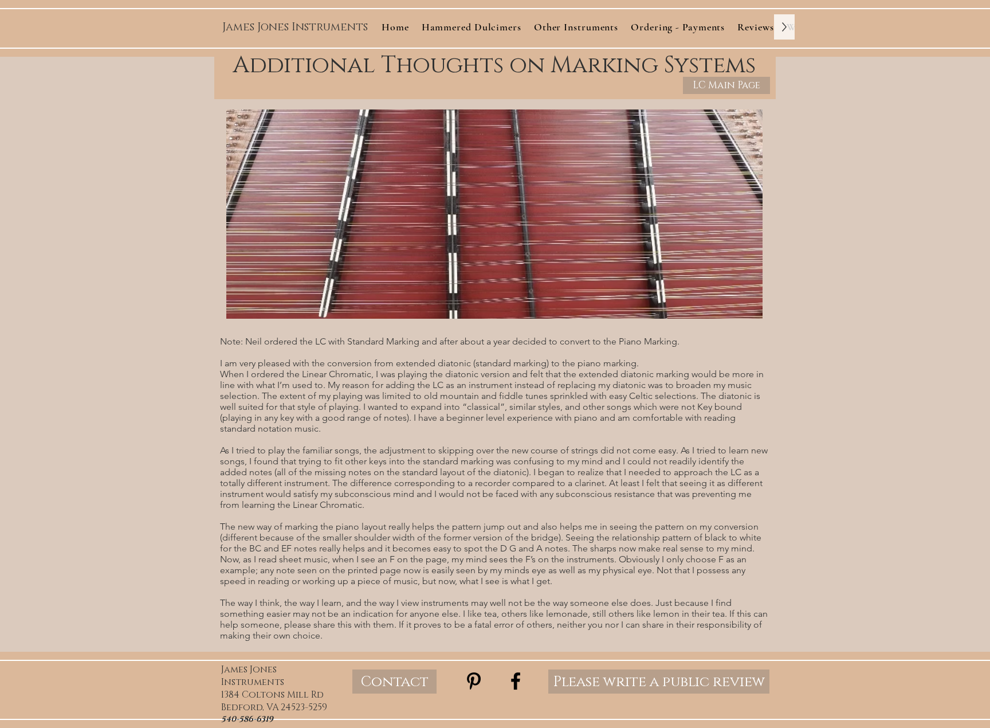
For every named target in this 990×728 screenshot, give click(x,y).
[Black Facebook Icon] (515, 681)
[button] (576, 27)
